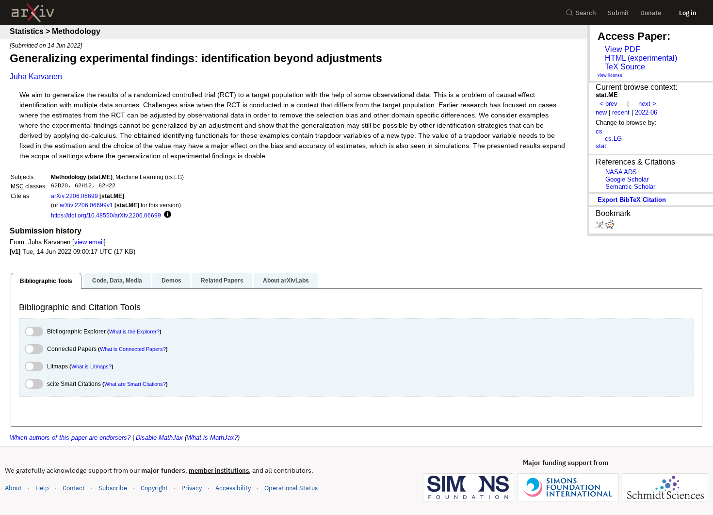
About (13, 488)
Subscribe (112, 488)
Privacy (191, 488)
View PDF (622, 49)
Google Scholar (626, 179)
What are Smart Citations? (135, 384)
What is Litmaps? (91, 366)
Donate (650, 13)
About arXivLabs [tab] (286, 280)
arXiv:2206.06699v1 (86, 205)
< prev (608, 103)
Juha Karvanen (36, 76)
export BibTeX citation (632, 199)
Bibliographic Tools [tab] (46, 281)
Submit (618, 13)
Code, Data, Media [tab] (117, 280)
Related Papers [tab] (222, 280)
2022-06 (646, 112)
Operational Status (291, 487)
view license (610, 75)
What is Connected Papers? (133, 349)
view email (89, 242)
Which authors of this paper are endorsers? (70, 437)
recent (621, 112)
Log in (688, 13)
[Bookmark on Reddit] (609, 227)
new (601, 112)
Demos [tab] (171, 280)
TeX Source (625, 67)
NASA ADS (621, 172)
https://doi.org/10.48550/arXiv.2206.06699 (106, 215)
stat (601, 146)
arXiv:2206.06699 (74, 196)
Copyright (154, 488)
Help (42, 488)
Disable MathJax (159, 437)
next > (647, 103)
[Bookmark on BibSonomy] (600, 227)
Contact (74, 488)
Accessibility (233, 488)
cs (599, 131)
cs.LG (613, 138)
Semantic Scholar (630, 186)
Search (586, 13)
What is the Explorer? (134, 331)
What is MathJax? (212, 437)
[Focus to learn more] (166, 215)
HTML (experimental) (641, 58)
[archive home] (33, 12)
